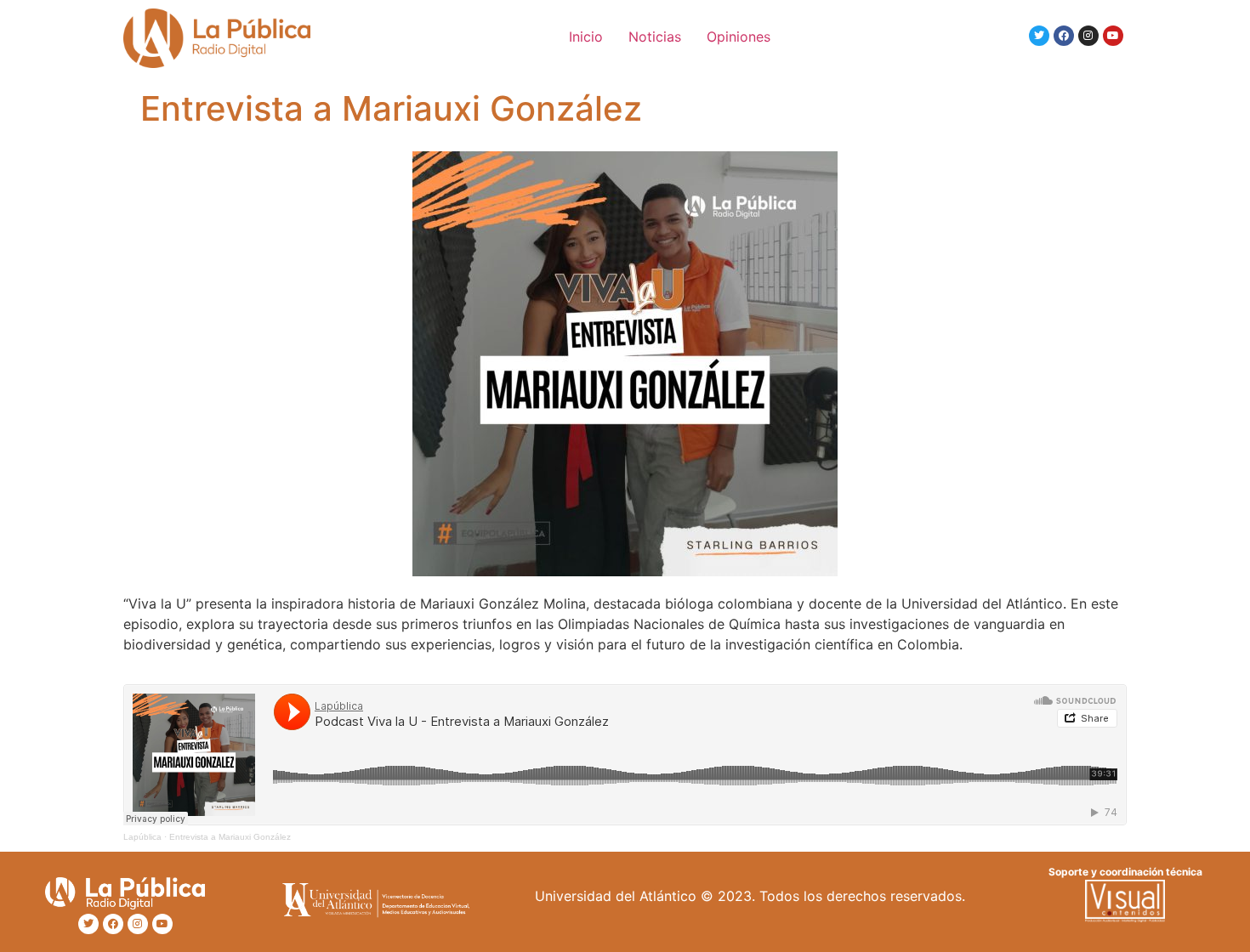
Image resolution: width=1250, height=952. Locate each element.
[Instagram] (1088, 36)
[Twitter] (1039, 36)
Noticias (654, 36)
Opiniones (738, 36)
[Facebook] (1064, 36)
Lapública (142, 837)
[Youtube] (1113, 36)
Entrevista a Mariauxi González (230, 837)
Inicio (586, 36)
